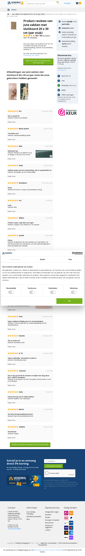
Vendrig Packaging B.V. (23, 543)
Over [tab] (70, 259)
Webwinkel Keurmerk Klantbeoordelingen (48, 550)
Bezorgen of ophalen (52, 520)
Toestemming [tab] (15, 259)
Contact (47, 530)
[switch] (32, 292)
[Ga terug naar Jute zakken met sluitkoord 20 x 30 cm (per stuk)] (13, 25)
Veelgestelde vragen (52, 512)
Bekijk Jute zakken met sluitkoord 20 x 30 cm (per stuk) (38, 62)
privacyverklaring (49, 482)
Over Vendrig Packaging (30, 513)
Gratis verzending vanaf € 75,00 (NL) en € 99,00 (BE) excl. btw (69, 34)
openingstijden (62, 70)
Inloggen (67, 3)
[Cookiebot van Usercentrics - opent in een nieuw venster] (73, 253)
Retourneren (49, 523)
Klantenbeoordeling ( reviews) (68, 43)
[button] (67, 112)
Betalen (47, 517)
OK (69, 301)
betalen (68, 28)
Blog (28, 519)
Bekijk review (11, 122)
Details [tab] (42, 259)
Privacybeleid (42, 545)
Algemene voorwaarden (49, 543)
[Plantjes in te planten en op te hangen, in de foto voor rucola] (24, 91)
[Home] (8, 14)
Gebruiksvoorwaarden (33, 516)
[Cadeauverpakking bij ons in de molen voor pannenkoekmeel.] (13, 91)
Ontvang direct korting (53, 466)
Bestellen (48, 515)
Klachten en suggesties (49, 526)
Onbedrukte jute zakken (31, 55)
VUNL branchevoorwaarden (67, 543)
